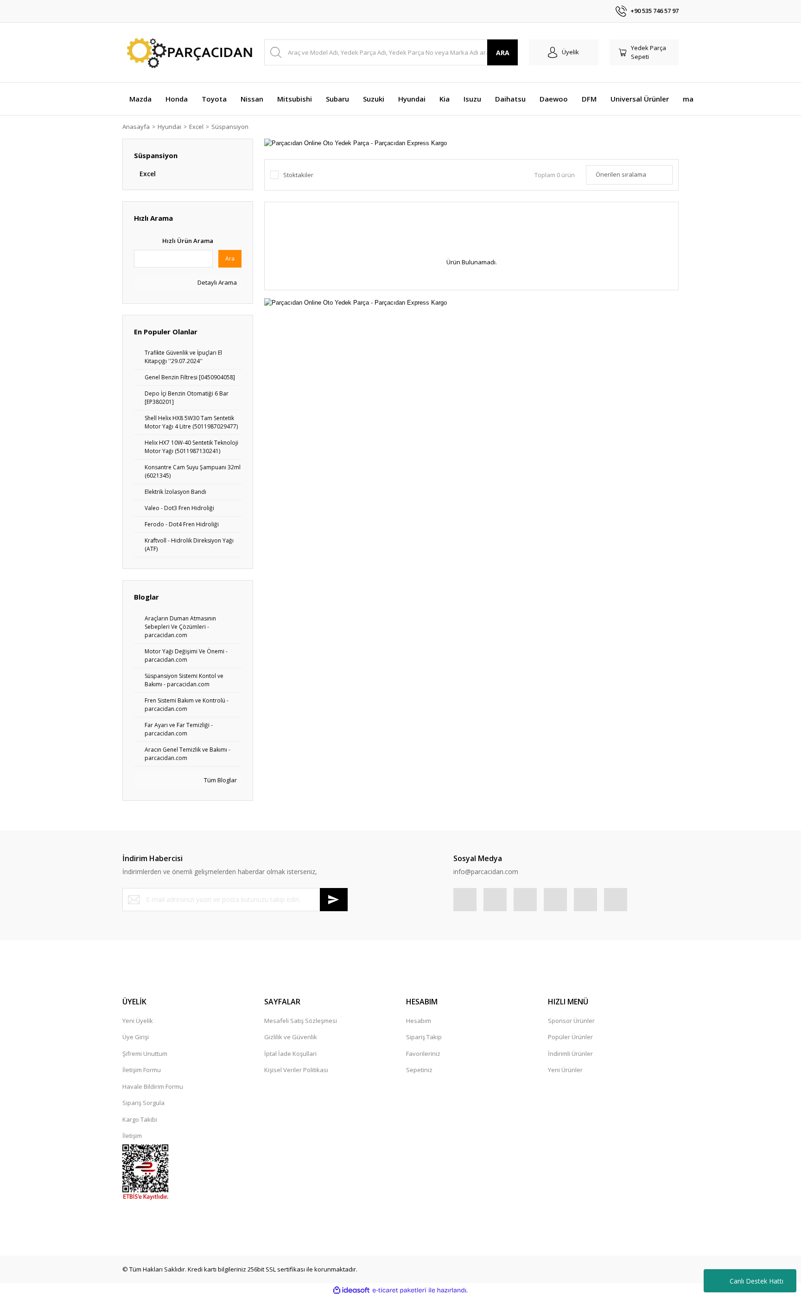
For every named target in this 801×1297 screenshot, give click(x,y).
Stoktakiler (298, 175)
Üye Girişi (135, 1037)
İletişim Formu (141, 1070)
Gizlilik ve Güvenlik (290, 1037)
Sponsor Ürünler (571, 1020)
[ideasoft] (351, 1290)
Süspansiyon (229, 126)
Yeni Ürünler (565, 1070)
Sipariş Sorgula (143, 1103)
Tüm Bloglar (220, 780)
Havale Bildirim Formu (152, 1086)
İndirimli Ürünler (570, 1053)
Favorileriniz (423, 1053)
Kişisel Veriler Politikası (296, 1070)
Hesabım (418, 1020)
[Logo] (187, 52)
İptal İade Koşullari (290, 1053)
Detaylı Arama (216, 282)
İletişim (132, 1135)
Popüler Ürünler (570, 1037)
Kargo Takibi (139, 1119)
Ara (230, 258)
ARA (502, 52)
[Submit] (334, 899)
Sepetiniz (419, 1070)
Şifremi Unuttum (144, 1053)
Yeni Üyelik (137, 1020)
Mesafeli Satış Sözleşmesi (300, 1020)
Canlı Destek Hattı (756, 1281)
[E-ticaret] (399, 1290)
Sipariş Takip (424, 1037)
